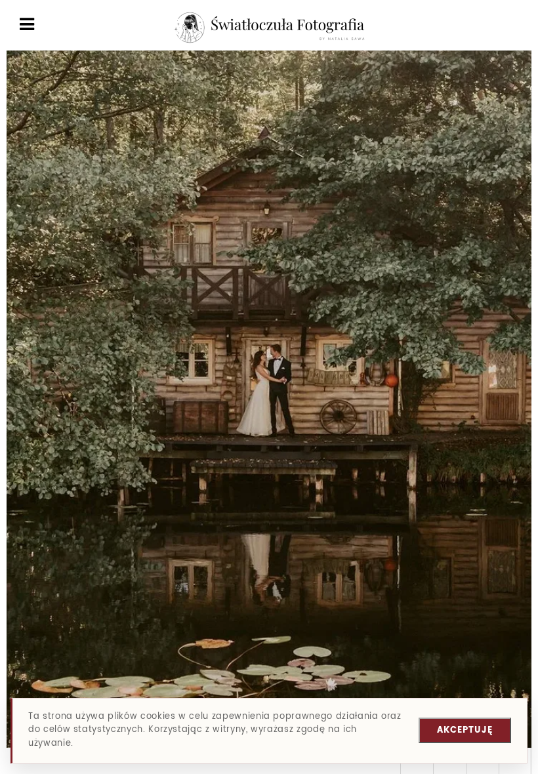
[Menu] (27, 25)
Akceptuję (465, 730)
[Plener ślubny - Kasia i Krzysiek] (504, 94)
